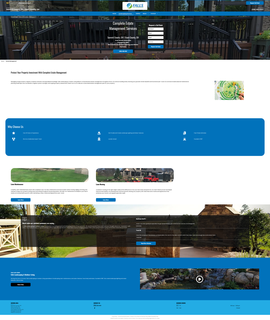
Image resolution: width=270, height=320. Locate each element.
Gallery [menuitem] (138, 13)
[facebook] (95, 308)
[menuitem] (147, 14)
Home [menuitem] (114, 13)
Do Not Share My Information (123, 316)
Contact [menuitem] (153, 13)
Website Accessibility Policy (153, 316)
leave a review (84, 227)
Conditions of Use (133, 316)
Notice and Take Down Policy (142, 316)
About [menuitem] (144, 13)
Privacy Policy (114, 316)
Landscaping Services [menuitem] (126, 13)
